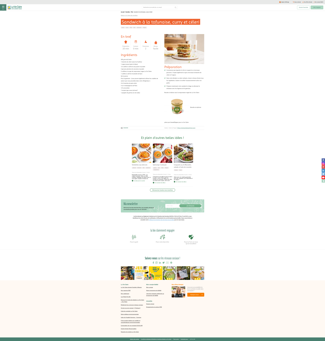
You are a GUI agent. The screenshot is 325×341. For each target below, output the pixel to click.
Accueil (122, 12)
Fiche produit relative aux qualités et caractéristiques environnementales (130, 321)
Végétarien (156, 169)
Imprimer (125, 127)
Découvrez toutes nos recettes (162, 190)
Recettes (128, 12)
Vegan (144, 27)
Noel (180, 170)
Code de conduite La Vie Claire (129, 311)
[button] (127, 273)
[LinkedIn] (323, 170)
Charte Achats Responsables (128, 328)
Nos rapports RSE (126, 290)
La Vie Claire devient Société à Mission (131, 287)
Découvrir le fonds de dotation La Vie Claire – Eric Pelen (132, 300)
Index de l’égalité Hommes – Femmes (131, 317)
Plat (132, 12)
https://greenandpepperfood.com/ (186, 128)
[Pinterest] (323, 167)
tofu (134, 27)
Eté (143, 167)
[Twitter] (323, 174)
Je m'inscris (190, 206)
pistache (148, 167)
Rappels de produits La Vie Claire (130, 332)
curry (127, 27)
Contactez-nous (184, 339)
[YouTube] (323, 177)
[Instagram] (323, 163)
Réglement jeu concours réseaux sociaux (132, 305)
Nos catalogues (125, 293)
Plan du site (176, 339)
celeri (123, 27)
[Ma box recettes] (323, 181)
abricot (134, 167)
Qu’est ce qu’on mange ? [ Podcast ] (130, 308)
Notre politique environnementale (130, 314)
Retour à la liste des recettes (129, 15)
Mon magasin (317, 7)
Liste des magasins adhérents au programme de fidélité (155, 294)
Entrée (176, 170)
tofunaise (139, 27)
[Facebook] (323, 160)
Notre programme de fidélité (153, 290)
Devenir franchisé (303, 7)
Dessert (139, 167)
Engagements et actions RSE (154, 307)
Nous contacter (298, 2)
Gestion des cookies (134, 339)
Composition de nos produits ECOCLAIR (132, 325)
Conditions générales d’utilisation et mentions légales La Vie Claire (156, 339)
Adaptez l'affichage (285, 2)
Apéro (155, 167)
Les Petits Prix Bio (126, 296)
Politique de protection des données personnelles (161, 220)
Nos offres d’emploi (308, 2)
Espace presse (150, 304)
